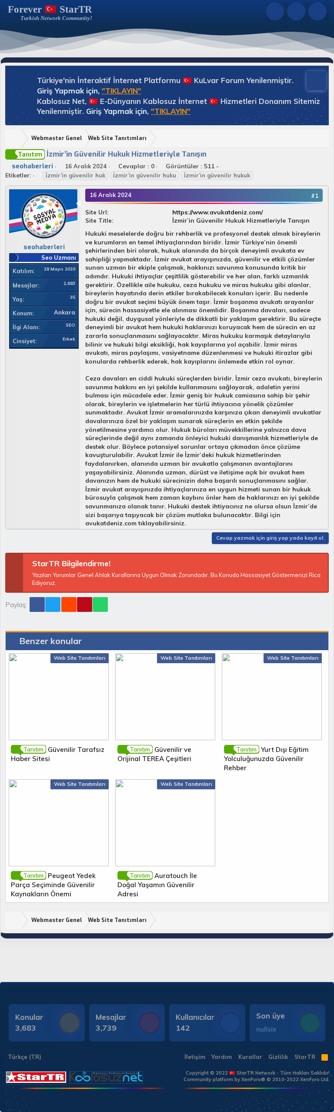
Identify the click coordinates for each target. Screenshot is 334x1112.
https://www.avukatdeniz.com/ (217, 212)
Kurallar (250, 1056)
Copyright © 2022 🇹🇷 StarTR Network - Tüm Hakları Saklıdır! (258, 1073)
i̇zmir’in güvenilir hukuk (217, 175)
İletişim (194, 1056)
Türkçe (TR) (23, 1056)
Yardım (221, 1056)
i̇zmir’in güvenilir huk (75, 175)
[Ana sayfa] (15, 138)
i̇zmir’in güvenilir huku (144, 175)
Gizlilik (278, 1056)
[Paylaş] (302, 195)
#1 (314, 195)
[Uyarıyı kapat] (312, 79)
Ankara (64, 312)
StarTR (304, 1056)
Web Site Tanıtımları (79, 658)
